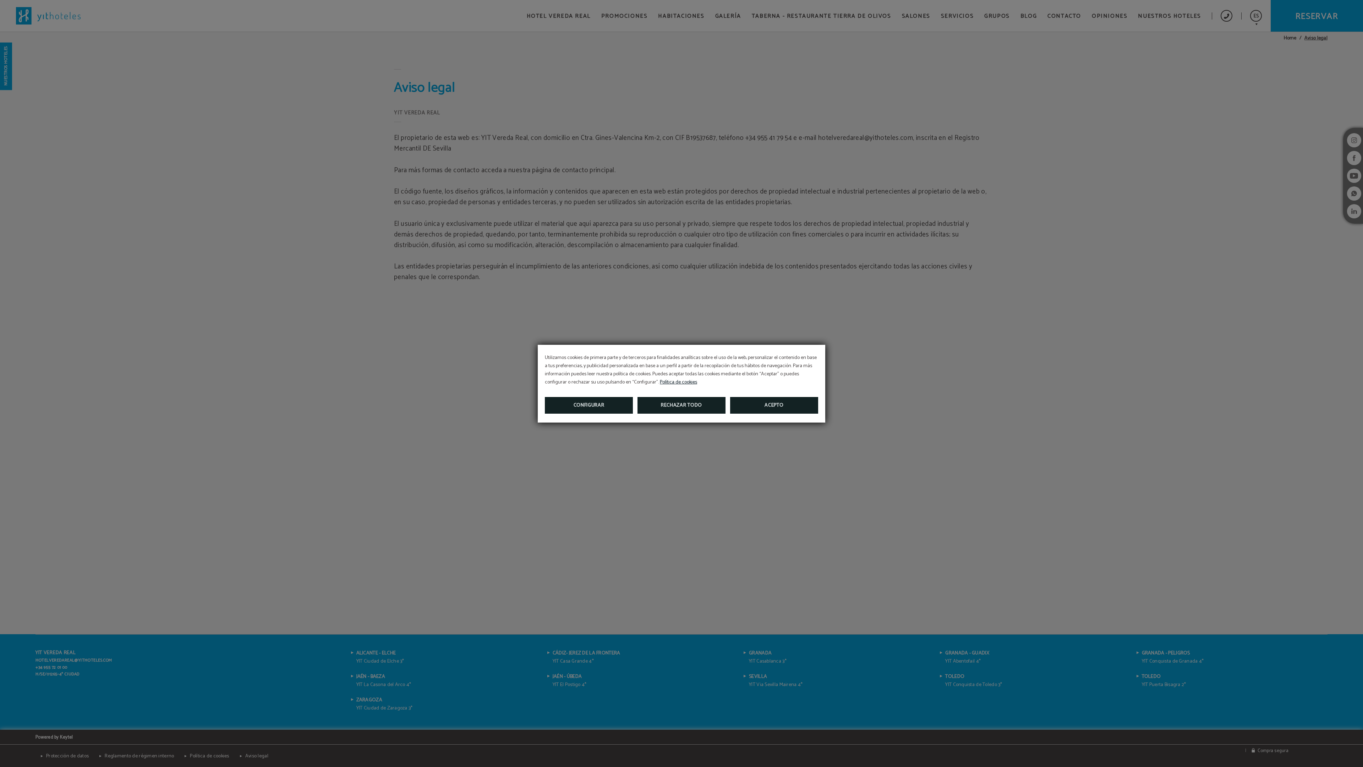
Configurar (589, 405)
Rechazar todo (681, 405)
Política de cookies (678, 382)
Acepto (774, 405)
